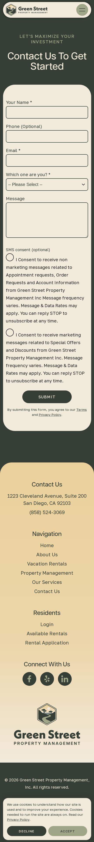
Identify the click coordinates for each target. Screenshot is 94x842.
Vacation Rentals (47, 564)
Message (15, 198)
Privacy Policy (50, 415)
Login (47, 624)
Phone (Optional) (24, 126)
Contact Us (47, 591)
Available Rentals (47, 633)
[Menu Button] (82, 10)
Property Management (47, 573)
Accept (67, 831)
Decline (26, 831)
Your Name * (19, 102)
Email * (13, 150)
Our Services (47, 582)
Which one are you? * (28, 174)
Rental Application (47, 643)
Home (47, 545)
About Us (47, 554)
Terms (81, 409)
